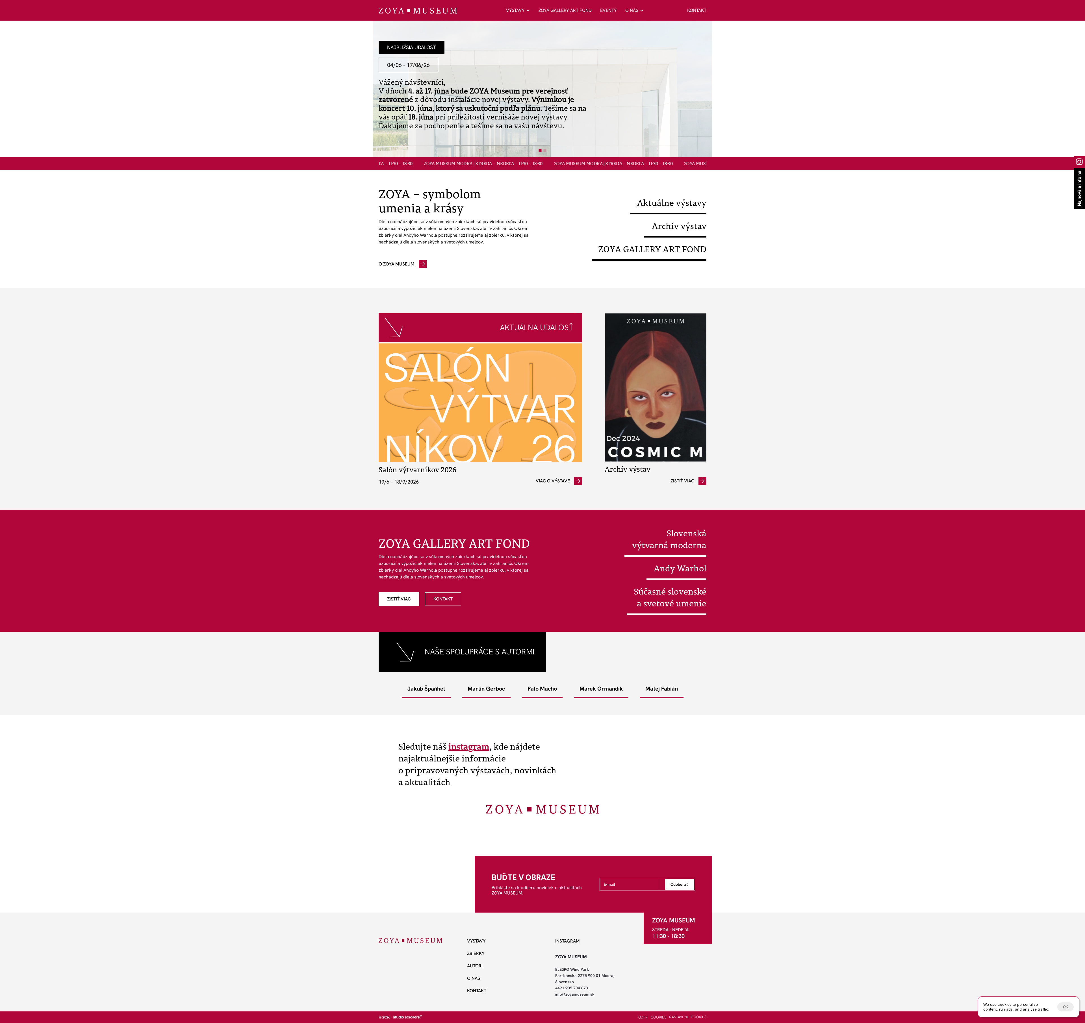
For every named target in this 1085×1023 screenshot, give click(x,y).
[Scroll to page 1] (540, 150)
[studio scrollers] (407, 1016)
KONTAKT (696, 10)
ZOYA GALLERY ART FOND (565, 10)
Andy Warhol (680, 568)
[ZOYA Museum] (418, 11)
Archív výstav (679, 226)
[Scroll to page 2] (545, 150)
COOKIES (658, 1017)
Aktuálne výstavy (671, 202)
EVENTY (608, 10)
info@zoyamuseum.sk (574, 994)
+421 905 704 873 (571, 988)
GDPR (643, 1017)
